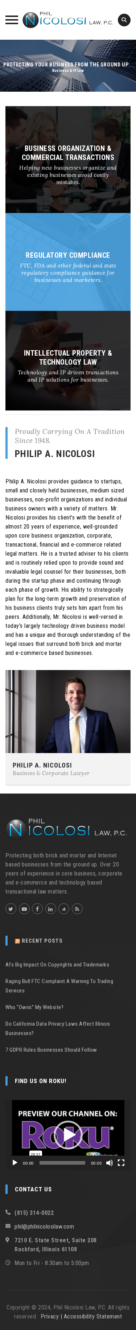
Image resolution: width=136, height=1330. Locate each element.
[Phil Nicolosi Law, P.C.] (68, 20)
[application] (68, 1135)
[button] (68, 1135)
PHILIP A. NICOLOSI (42, 765)
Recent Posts (42, 941)
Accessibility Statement (93, 1316)
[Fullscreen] (121, 1162)
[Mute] (109, 1162)
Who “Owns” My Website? (34, 1007)
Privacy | (52, 1316)
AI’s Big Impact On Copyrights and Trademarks (57, 964)
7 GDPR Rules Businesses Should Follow (51, 1050)
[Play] (14, 1162)
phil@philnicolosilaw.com (44, 1226)
